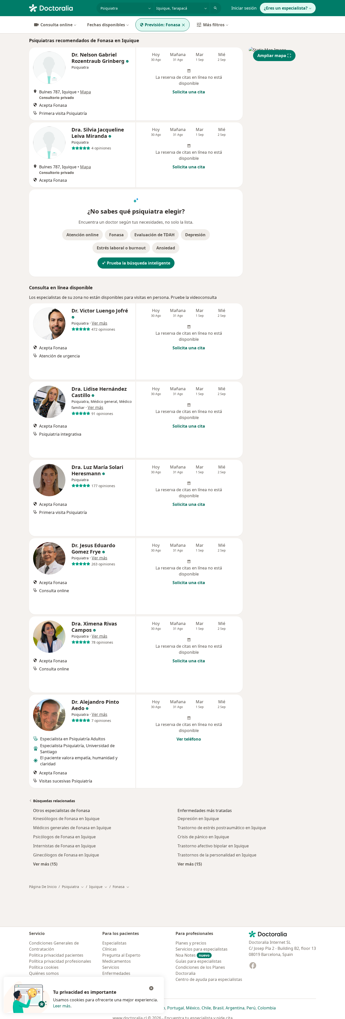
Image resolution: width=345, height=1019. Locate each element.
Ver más (99, 323)
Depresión (195, 235)
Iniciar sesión (244, 8)
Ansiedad (165, 248)
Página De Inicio (43, 886)
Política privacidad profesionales (60, 961)
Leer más (61, 1006)
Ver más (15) (45, 864)
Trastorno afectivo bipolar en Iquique (213, 846)
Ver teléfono (189, 739)
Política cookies (44, 967)
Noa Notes (193, 955)
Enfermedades (116, 973)
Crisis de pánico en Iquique (203, 837)
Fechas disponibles (106, 25)
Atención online (82, 235)
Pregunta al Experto (121, 955)
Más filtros (214, 25)
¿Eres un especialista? (286, 8)
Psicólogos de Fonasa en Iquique (64, 837)
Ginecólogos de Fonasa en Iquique (66, 855)
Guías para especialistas (198, 961)
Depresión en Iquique (198, 818)
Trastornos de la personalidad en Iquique (217, 855)
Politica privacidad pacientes (56, 955)
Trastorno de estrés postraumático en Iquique (222, 827)
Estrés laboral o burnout (121, 248)
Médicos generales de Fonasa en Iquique (72, 827)
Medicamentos (116, 961)
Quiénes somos (44, 973)
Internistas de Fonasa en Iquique (64, 846)
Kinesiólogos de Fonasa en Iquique (66, 818)
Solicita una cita (189, 92)
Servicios (110, 967)
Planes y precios (191, 943)
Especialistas (114, 943)
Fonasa (116, 235)
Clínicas (109, 949)
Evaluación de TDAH (154, 235)
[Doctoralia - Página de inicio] (60, 7)
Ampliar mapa (271, 55)
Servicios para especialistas (202, 949)
